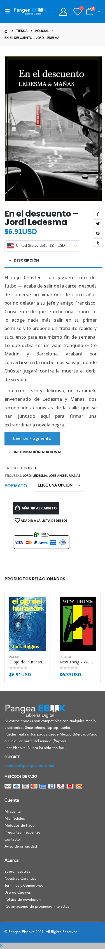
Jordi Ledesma (35, 476)
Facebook (98, 214)
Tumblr (98, 242)
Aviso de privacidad (20, 846)
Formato (15, 485)
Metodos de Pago (19, 825)
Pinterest (98, 233)
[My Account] (63, 12)
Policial (31, 468)
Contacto (12, 839)
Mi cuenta (12, 811)
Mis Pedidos (14, 818)
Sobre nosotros (17, 872)
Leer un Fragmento (32, 438)
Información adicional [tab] (38, 452)
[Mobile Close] (1, 946)
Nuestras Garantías (20, 879)
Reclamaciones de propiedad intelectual (37, 906)
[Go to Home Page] (6, 31)
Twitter (98, 223)
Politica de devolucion (22, 899)
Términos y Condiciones (23, 886)
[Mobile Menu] (8, 11)
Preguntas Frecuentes (22, 832)
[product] (27, 624)
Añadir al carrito (39, 508)
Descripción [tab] (26, 260)
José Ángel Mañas (64, 476)
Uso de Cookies (17, 893)
